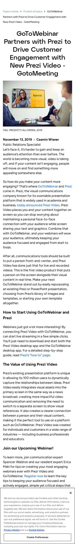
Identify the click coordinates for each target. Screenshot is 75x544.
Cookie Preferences (37, 537)
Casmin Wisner (47, 140)
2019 (39, 130)
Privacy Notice (12, 530)
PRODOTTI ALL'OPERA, (22, 130)
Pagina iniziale (11, 11)
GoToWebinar (48, 186)
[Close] (71, 493)
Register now (33, 476)
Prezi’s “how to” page (35, 355)
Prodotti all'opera (32, 11)
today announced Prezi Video (38, 205)
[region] (37, 516)
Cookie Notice (36, 530)
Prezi (68, 186)
